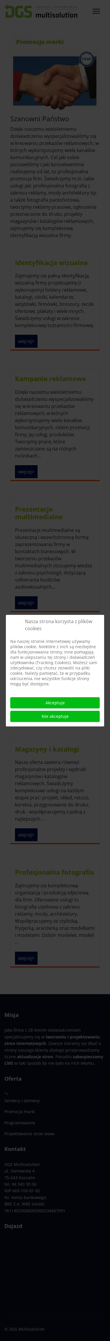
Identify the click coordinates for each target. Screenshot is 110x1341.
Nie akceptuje (55, 716)
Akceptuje (55, 702)
